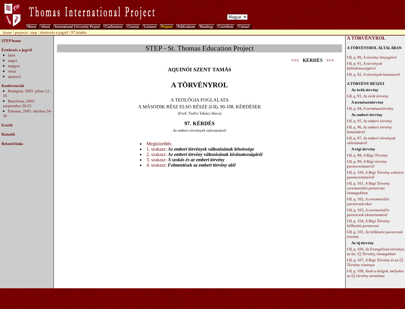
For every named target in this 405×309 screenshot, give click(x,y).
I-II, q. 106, (376, 251)
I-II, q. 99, (367, 163)
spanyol (14, 76)
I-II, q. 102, (368, 201)
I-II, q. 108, (375, 273)
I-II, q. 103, (368, 212)
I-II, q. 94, (370, 108)
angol (12, 60)
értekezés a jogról (54, 32)
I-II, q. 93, (367, 96)
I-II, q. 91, (364, 65)
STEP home (11, 40)
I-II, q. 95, (369, 121)
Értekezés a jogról (16, 50)
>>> (330, 60)
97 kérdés (79, 32)
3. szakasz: (156, 159)
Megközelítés (158, 143)
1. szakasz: (156, 149)
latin (11, 55)
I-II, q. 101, (368, 188)
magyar (14, 66)
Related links (12, 143)
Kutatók (8, 134)
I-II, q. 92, (373, 74)
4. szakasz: (156, 165)
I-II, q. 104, (368, 223)
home (7, 32)
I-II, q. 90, (372, 57)
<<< (295, 60)
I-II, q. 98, (367, 155)
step (34, 32)
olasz (12, 71)
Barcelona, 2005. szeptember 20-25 (19, 103)
